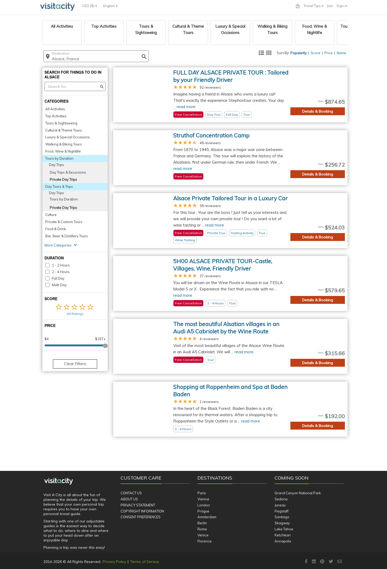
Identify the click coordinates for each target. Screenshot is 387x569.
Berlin (202, 523)
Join (330, 6)
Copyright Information (142, 511)
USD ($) (88, 6)
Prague (203, 511)
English (109, 6)
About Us (129, 499)
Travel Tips (312, 6)
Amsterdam (206, 517)
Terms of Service (144, 561)
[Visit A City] (58, 481)
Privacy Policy (114, 561)
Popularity (298, 53)
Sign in (342, 6)
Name (341, 53)
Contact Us (131, 493)
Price (328, 53)
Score (315, 53)
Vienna (203, 499)
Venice (203, 535)
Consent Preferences (141, 517)
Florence (204, 541)
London (203, 505)
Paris (201, 493)
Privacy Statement (138, 505)
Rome (202, 529)
